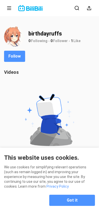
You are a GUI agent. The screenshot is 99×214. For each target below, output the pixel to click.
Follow (14, 56)
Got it (72, 200)
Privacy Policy (57, 186)
